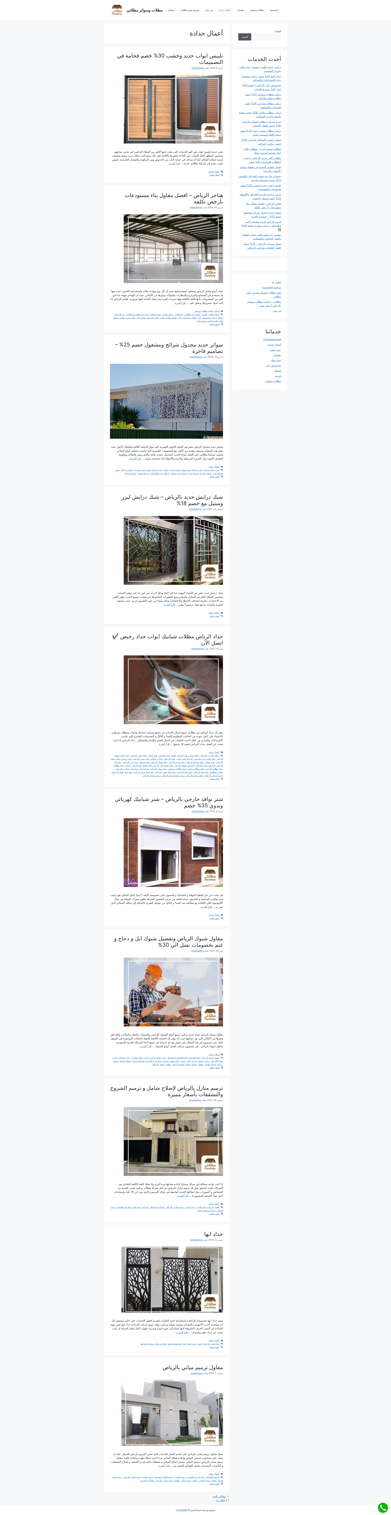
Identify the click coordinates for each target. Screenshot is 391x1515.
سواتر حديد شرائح (160, 470)
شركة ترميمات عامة (206, 1210)
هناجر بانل (140, 317)
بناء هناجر (178, 314)
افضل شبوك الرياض (210, 1057)
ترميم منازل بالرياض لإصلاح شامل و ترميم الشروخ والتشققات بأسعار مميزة (166, 1091)
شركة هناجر (119, 314)
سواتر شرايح (205, 473)
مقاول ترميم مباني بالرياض (193, 1367)
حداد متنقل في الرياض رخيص (138, 765)
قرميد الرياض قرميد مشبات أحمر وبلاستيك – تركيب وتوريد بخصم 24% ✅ (261, 225)
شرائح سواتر (143, 473)
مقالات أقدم (219, 1496)
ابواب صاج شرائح (211, 470)
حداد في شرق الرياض (206, 765)
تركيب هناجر (167, 314)
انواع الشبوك (194, 1057)
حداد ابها (213, 1234)
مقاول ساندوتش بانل (187, 317)
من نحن (209, 10)
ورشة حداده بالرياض (151, 775)
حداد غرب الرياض (131, 762)
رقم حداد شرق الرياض (144, 772)
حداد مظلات (118, 765)
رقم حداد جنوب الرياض (165, 772)
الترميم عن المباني (195, 1477)
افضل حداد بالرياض (167, 755)
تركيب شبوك (125, 1057)
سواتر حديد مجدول (142, 470)
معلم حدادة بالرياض (194, 775)
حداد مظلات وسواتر (177, 768)
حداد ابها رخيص (204, 1343)
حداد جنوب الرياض (141, 759)
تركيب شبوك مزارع (201, 1061)
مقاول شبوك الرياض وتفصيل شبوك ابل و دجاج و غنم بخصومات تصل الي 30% (168, 941)
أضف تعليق (214, 174)
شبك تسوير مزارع (171, 1061)
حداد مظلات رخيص (195, 768)
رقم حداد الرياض (201, 772)
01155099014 (183, 1510)
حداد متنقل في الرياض (163, 765)
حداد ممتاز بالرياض (158, 768)
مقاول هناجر (171, 317)
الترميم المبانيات (212, 1477)
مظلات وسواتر (257, 10)
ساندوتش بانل (273, 365)
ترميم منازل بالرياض (175, 1207)
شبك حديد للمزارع (154, 1061)
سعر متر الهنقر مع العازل (137, 314)
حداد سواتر (210, 762)
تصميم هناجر (155, 314)
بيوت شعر (275, 349)
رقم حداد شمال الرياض (122, 772)
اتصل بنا (276, 282)
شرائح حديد (193, 473)
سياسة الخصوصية (271, 287)
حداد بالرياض (169, 759)
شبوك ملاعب (210, 1064)
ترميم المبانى (180, 1477)
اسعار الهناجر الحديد (210, 314)
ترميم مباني (148, 1477)
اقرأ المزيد (174, 163)
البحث (277, 31)
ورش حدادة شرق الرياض (173, 775)
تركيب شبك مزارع (158, 1057)
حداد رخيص (127, 759)
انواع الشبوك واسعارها (178, 1057)
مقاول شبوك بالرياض (161, 1064)
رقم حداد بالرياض (185, 772)
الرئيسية (274, 10)
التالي (220, 1500)
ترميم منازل (190, 1207)
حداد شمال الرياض (159, 762)
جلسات (240, 10)
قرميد (278, 375)
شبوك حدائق (125, 1061)
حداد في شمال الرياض (184, 765)
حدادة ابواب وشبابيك (140, 768)
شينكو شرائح (130, 473)
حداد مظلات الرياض (214, 768)
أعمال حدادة (225, 10)
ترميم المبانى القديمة (163, 1477)
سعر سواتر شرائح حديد (180, 470)
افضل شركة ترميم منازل (208, 1207)
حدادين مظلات (216, 772)
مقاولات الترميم (147, 1480)
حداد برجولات (157, 759)
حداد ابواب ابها (189, 1343)
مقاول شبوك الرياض (181, 1064)
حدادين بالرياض (123, 768)
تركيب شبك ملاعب (140, 1057)
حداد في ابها (161, 1343)
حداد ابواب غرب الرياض (205, 759)
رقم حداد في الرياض (214, 775)
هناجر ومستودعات (205, 321)
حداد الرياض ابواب (185, 759)
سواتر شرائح (127, 470)
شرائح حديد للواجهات (159, 473)
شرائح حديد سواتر (179, 473)
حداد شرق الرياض (177, 762)
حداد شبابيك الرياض (195, 762)
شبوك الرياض (138, 1061)
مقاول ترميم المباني (208, 1480)
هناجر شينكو (118, 317)
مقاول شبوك (197, 1064)
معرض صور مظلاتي (190, 10)
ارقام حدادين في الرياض (188, 755)
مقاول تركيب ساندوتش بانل (210, 317)
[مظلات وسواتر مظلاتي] (117, 9)
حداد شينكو (145, 762)
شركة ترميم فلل (156, 1207)
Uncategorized (272, 339)
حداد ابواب (152, 755)
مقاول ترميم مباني (189, 1480)
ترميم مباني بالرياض (132, 1477)
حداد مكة (276, 360)
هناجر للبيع (218, 321)
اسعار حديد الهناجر (192, 314)
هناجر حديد (130, 317)
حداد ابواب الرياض (138, 755)
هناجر (162, 317)
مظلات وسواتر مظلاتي (145, 10)
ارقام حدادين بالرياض (209, 755)
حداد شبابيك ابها (175, 1343)
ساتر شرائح (197, 470)
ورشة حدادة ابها (148, 1343)
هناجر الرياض (152, 317)
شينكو (171, 10)
